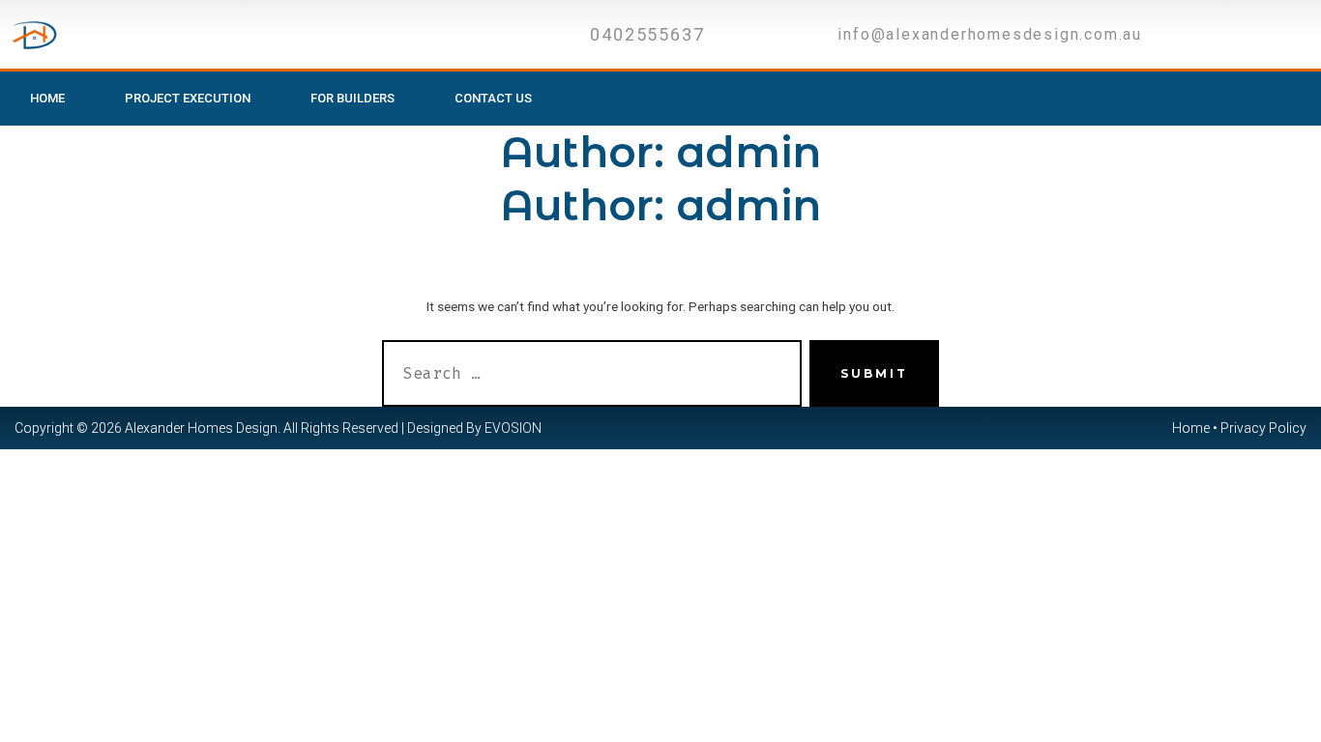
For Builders (352, 98)
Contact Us (493, 98)
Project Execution (187, 98)
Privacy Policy (1263, 428)
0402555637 (647, 34)
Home (47, 98)
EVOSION (513, 428)
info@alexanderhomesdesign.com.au (989, 34)
